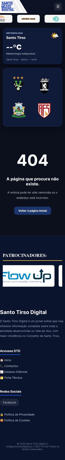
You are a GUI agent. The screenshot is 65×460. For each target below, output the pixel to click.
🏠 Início (5, 360)
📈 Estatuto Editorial (13, 372)
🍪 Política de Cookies (15, 420)
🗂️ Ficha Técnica (11, 377)
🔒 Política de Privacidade (17, 414)
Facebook (9, 402)
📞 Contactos (9, 366)
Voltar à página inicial (32, 210)
